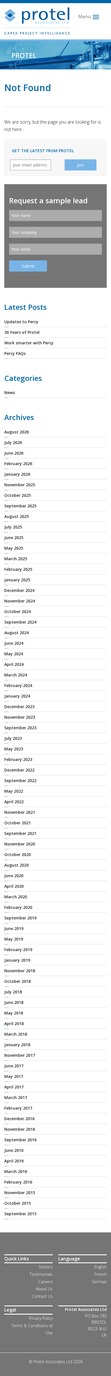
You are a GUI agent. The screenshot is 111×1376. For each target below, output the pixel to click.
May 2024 (13, 653)
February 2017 (18, 1108)
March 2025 (15, 558)
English (100, 1266)
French (100, 1274)
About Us (44, 1288)
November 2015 (19, 1192)
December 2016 (19, 1118)
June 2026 (13, 453)
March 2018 (15, 1034)
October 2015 (17, 1203)
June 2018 (13, 1002)
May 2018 (13, 1013)
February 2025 (18, 569)
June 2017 (13, 1065)
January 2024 (17, 696)
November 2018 (19, 970)
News (9, 392)
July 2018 (13, 992)
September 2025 (20, 506)
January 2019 (17, 960)
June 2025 (13, 537)
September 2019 (20, 918)
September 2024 (20, 622)
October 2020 (17, 854)
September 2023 (20, 727)
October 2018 (17, 981)
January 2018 (17, 1044)
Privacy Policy (41, 1318)
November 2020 (19, 844)
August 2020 (16, 865)
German (99, 1281)
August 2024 (16, 632)
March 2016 (15, 1171)
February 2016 (18, 1182)
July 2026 (13, 442)
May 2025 (13, 548)
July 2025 (13, 527)
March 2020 (15, 896)
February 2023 (18, 759)
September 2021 (20, 833)
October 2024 (17, 611)
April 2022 (14, 801)
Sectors (46, 1266)
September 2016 (20, 1139)
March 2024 (15, 675)
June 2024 (13, 643)
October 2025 (17, 495)
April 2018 (14, 1023)
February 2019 (18, 949)
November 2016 (19, 1129)
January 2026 (17, 474)
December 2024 (19, 590)
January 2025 (17, 579)
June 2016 (13, 1150)
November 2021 (19, 812)
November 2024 (19, 601)
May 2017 (13, 1076)
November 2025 (19, 484)
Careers (45, 1281)
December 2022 (19, 770)
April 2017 (14, 1087)
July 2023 (13, 738)
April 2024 (14, 664)
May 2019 (13, 939)
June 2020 (13, 875)
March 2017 (15, 1097)
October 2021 (17, 822)
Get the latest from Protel (43, 150)
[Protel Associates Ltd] (37, 21)
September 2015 (20, 1213)
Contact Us (42, 1296)
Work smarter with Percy (29, 342)
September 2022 (20, 780)
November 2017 (19, 1055)
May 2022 (13, 791)
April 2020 (14, 886)
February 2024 (18, 685)
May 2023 (13, 749)
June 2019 (13, 928)
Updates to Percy (21, 321)
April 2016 (14, 1161)
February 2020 (18, 907)
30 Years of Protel (22, 332)
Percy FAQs (15, 353)
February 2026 (18, 463)
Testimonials (41, 1274)
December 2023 (19, 706)
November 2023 (19, 717)
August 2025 (16, 516)
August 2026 (16, 432)
